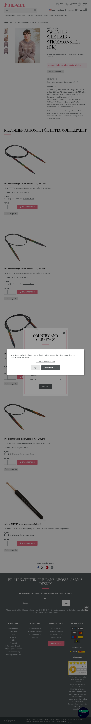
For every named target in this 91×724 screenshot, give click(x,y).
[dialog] (45, 362)
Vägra (35, 368)
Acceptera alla (51, 368)
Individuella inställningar (45, 361)
